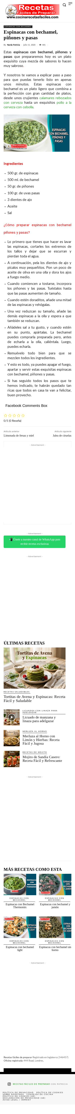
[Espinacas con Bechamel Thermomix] (20, 884)
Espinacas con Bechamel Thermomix (20, 906)
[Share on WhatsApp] (52, 1109)
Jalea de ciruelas (62, 435)
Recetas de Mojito (35, 752)
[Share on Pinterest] (37, 1109)
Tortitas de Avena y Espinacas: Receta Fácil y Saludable (34, 698)
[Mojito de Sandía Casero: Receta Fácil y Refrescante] (12, 759)
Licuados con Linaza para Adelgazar (40, 712)
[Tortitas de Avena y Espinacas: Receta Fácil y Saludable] (35, 667)
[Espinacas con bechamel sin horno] (55, 927)
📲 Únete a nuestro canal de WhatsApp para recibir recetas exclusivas (34, 541)
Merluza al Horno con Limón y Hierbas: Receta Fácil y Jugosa (41, 739)
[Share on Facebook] (7, 1109)
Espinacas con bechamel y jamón (55, 906)
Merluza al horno (35, 731)
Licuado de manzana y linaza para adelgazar (39, 719)
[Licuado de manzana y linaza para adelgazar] (12, 717)
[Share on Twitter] (22, 1109)
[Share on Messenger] (67, 1109)
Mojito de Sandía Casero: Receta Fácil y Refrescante (42, 759)
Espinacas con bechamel (18, 26)
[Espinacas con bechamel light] (20, 927)
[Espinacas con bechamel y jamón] (55, 884)
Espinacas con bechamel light (20, 949)
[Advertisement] (37, 484)
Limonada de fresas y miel (19, 435)
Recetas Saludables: (17, 692)
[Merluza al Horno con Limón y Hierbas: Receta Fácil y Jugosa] (12, 738)
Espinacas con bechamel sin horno (55, 949)
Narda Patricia (13, 45)
